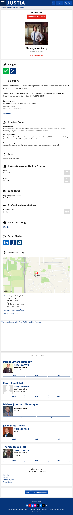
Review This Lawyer (36, 55)
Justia (3, 7)
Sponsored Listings (36, 355)
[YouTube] (30, 505)
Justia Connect (13, 509)
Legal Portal (23, 509)
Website (6, 227)
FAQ (27, 492)
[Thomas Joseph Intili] (8, 453)
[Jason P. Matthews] (8, 432)
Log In (60, 3)
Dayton (5, 477)
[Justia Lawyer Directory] (16, 3)
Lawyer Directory (11, 7)
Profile (59, 375)
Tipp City (21, 7)
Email (14, 375)
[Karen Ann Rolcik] (8, 389)
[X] (43, 505)
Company (32, 509)
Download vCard (12, 314)
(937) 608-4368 (21, 428)
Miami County (8, 482)
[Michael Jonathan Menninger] (8, 411)
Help (38, 509)
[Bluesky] (41, 505)
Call (36, 375)
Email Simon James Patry (15, 310)
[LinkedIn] (27, 505)
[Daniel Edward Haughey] (8, 368)
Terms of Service (47, 509)
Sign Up (67, 3)
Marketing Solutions (36, 512)
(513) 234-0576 (21, 365)
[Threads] (38, 505)
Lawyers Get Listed (40, 492)
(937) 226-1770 (21, 450)
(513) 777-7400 (21, 386)
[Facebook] (32, 505)
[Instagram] (35, 505)
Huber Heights (8, 480)
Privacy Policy (59, 509)
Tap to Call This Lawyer (36, 17)
